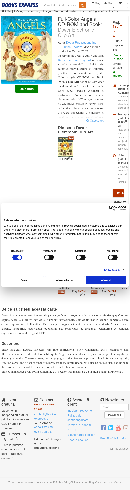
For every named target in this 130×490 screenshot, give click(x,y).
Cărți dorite (118, 438)
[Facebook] (103, 427)
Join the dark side (119, 448)
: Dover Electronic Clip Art (80, 29)
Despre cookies (77, 440)
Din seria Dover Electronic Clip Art (75, 130)
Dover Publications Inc (81, 42)
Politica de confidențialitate (78, 417)
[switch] (49, 257)
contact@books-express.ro (45, 416)
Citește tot (96, 120)
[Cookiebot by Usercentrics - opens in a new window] (111, 208)
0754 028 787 (43, 431)
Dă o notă (27, 89)
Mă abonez (114, 414)
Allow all (106, 280)
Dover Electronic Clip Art (74, 60)
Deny (24, 280)
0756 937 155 (43, 427)
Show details (112, 269)
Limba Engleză (72, 47)
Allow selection (65, 280)
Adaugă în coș (122, 193)
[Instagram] (126, 427)
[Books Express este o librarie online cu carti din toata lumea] (20, 5)
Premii (104, 438)
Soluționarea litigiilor (81, 434)
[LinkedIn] (111, 427)
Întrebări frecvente (79, 410)
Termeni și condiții (79, 425)
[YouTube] (118, 427)
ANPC (71, 430)
